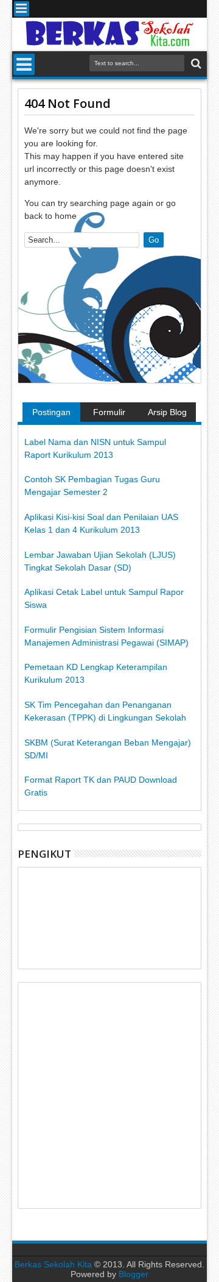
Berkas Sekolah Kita (53, 1264)
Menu (21, 8)
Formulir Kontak (109, 414)
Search (195, 64)
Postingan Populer (51, 414)
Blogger (133, 1274)
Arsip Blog (167, 412)
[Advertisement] (109, 1095)
